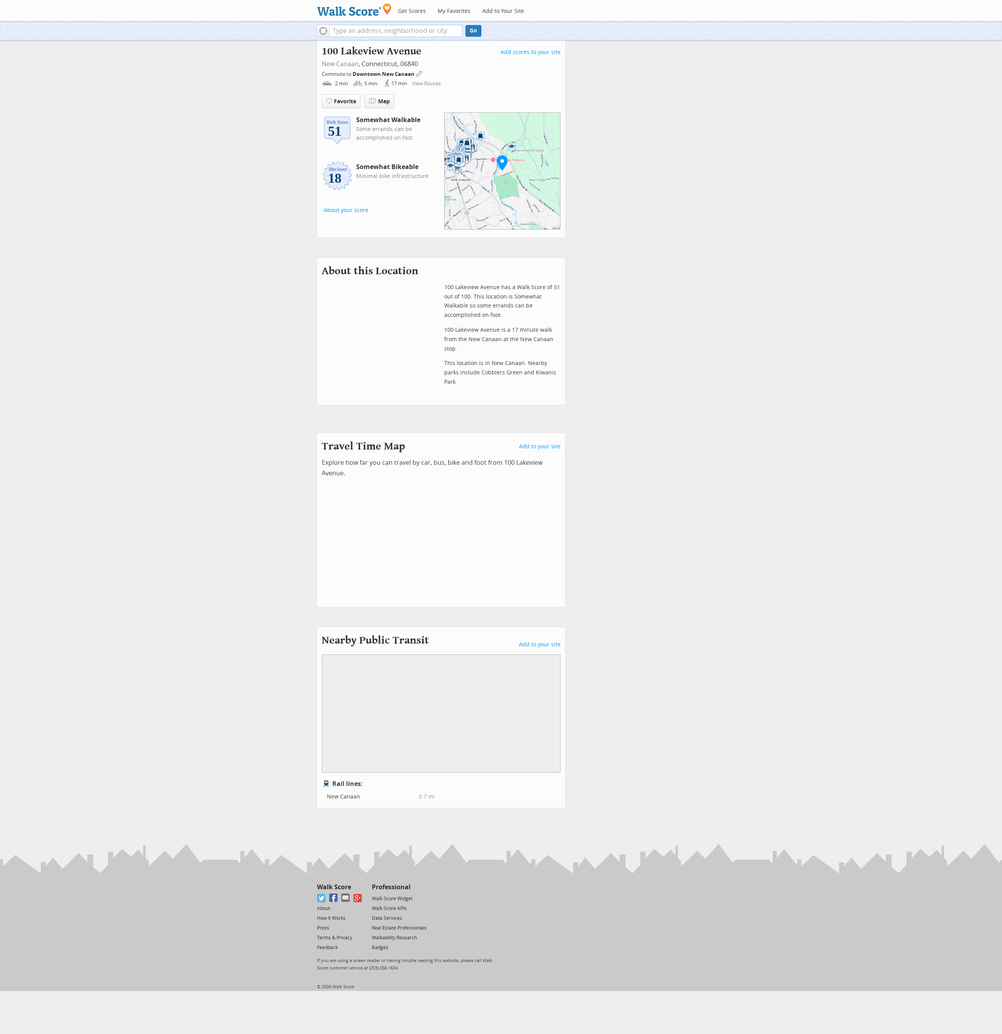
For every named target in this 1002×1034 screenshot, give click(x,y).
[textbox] (396, 31)
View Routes (426, 83)
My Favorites (454, 11)
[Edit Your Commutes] (420, 73)
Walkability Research (394, 937)
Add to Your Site (503, 11)
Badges (380, 947)
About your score (346, 210)
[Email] (345, 898)
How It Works (331, 918)
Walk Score (334, 887)
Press (323, 928)
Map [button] (384, 101)
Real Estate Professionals (399, 928)
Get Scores (412, 11)
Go (473, 30)
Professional (391, 887)
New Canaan (340, 64)
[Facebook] (333, 898)
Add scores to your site (530, 52)
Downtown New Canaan (384, 74)
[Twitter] (321, 898)
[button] (323, 31)
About (323, 908)
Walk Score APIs (389, 908)
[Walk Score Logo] (354, 9)
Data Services (387, 918)
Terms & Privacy (334, 937)
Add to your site (539, 446)
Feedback (327, 947)
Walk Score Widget (392, 898)
